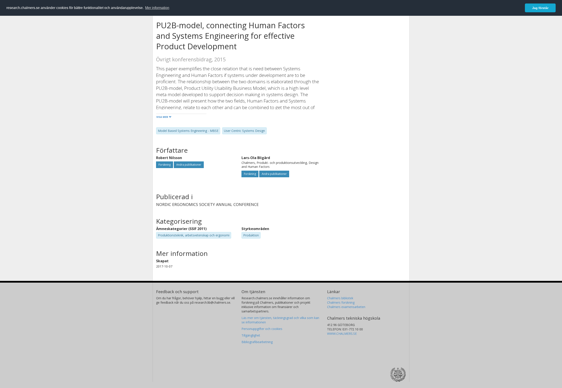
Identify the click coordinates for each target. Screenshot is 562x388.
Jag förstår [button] (540, 8)
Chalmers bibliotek (340, 298)
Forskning (165, 165)
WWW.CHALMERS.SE (342, 333)
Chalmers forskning (341, 302)
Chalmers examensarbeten (346, 307)
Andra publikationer (188, 165)
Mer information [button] (157, 8)
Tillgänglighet (250, 335)
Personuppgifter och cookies (261, 329)
